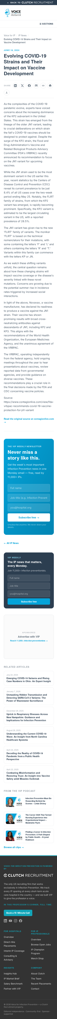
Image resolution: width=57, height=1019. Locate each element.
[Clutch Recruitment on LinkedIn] (5, 920)
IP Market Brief (11, 978)
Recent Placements (41, 983)
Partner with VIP (12, 988)
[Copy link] (43, 85)
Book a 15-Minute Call (18, 912)
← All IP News (11, 543)
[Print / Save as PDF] (50, 85)
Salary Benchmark (13, 983)
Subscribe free (29, 601)
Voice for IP (9, 35)
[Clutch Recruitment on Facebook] (20, 920)
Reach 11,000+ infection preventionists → (29, 640)
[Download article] (7, 92)
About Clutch (38, 973)
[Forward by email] (36, 85)
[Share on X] (22, 85)
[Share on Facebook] (29, 85)
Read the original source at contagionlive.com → (29, 420)
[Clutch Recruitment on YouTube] (10, 920)
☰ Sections (46, 23)
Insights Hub (10, 973)
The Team (36, 978)
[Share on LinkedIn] (15, 85)
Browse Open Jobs (41, 944)
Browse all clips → (14, 847)
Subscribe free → (29, 517)
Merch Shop (37, 958)
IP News (22, 35)
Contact (35, 988)
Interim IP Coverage (14, 950)
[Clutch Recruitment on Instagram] (15, 920)
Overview (9, 937)
